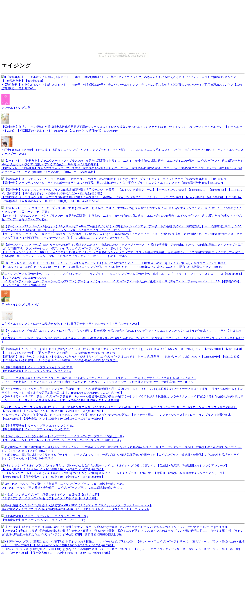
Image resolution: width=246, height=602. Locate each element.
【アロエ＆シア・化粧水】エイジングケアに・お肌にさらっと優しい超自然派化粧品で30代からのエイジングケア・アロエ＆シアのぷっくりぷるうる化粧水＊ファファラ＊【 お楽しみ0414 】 (122, 340)
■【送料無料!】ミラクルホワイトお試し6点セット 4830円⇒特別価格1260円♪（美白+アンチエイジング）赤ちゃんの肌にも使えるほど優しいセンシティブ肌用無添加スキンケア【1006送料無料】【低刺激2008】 (121, 86)
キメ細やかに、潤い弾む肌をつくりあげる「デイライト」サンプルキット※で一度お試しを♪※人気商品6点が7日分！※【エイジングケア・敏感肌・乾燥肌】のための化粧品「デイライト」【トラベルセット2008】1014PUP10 (120, 456)
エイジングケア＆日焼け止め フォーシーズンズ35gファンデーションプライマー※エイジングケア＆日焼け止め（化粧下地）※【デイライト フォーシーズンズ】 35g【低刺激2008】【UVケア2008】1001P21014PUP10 (121, 283)
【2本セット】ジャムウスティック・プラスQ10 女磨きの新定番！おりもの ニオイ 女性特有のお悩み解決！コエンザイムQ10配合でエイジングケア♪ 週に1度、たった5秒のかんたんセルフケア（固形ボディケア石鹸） (121, 217)
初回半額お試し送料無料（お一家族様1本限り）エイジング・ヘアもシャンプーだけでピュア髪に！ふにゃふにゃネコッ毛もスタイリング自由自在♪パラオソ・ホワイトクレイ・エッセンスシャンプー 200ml (122, 151)
